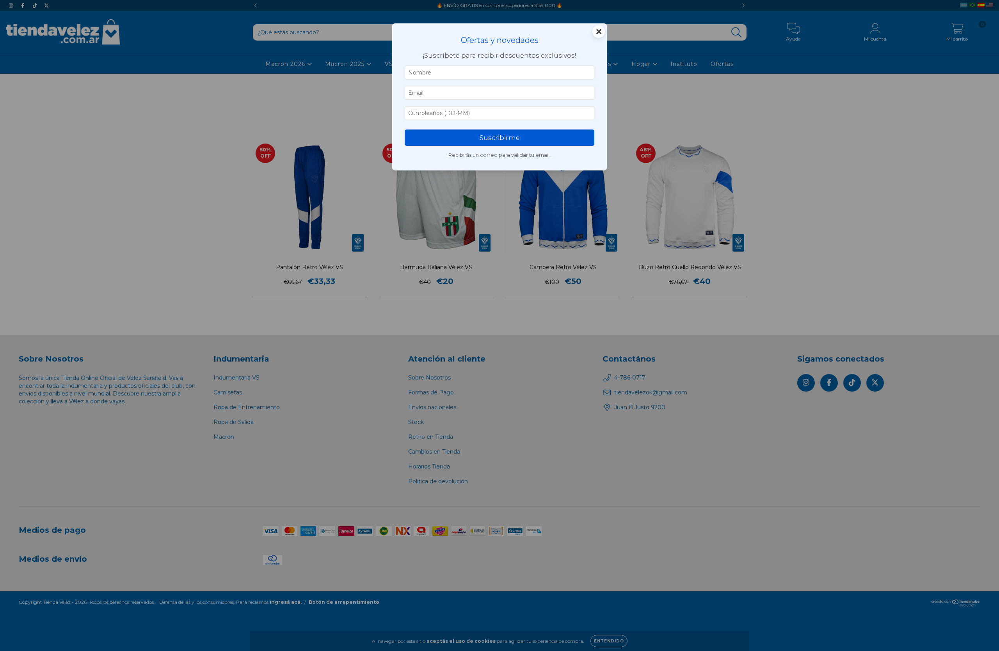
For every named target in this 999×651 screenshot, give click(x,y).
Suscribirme (500, 138)
